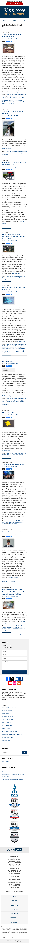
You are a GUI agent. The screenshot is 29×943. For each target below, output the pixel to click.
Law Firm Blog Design (14, 941)
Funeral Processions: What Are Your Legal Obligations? (13, 775)
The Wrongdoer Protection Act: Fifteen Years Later (13, 771)
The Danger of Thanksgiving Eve (13, 464)
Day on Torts (5, 761)
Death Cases (15, 98)
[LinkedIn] (17, 679)
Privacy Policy (14, 905)
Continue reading (13, 92)
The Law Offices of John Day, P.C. (20, 937)
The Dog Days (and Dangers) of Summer (12, 779)
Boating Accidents (20, 94)
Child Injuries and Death (12, 627)
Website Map (14, 918)
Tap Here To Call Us (15, 3)
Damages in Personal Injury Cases (12, 734)
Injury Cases (5, 100)
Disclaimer (14, 909)
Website (14, 901)
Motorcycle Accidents (16, 101)
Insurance (22, 225)
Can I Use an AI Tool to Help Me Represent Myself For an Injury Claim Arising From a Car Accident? (14, 592)
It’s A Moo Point (7, 361)
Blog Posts (14, 922)
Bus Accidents (7, 722)
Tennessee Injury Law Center (14, 12)
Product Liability (21, 351)
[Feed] (19, 683)
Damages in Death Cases (12, 97)
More (24, 20)
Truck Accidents (11, 103)
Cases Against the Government (13, 96)
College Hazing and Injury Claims (13, 532)
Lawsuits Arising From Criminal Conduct (14, 277)
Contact (14, 20)
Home (4, 20)
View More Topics (6, 743)
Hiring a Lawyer (7, 728)
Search (24, 752)
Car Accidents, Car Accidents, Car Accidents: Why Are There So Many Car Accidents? (13, 236)
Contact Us (14, 913)
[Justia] (21, 679)
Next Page (22, 634)
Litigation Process (12, 100)
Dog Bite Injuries (21, 98)
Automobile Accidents (11, 94)
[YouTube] (10, 683)
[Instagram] (14, 683)
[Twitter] (12, 679)
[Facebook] (8, 679)
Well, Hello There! (8, 412)
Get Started (14, 672)
